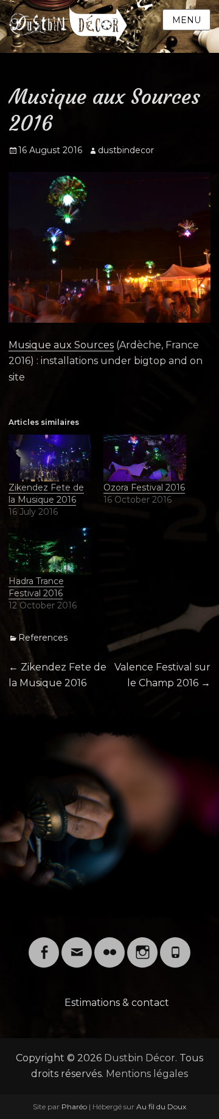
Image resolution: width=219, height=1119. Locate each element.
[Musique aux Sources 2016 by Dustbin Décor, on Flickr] (109, 247)
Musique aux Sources (61, 345)
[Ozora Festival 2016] (144, 458)
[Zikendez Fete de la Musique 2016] (50, 458)
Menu (186, 20)
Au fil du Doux (161, 1106)
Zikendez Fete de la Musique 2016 (46, 493)
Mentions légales (147, 1073)
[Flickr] (109, 945)
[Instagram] (142, 945)
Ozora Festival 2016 (144, 487)
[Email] (76, 945)
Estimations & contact (116, 1002)
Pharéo (74, 1106)
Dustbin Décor (139, 1058)
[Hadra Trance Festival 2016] (50, 551)
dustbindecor (126, 150)
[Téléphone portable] (175, 945)
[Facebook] (44, 945)
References (43, 637)
